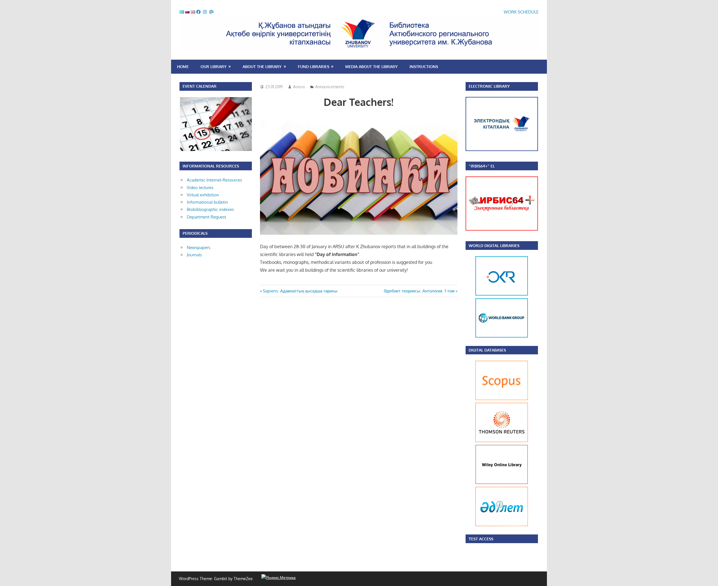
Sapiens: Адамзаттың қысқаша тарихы (300, 291)
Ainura (299, 86)
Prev (481, 296)
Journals (194, 254)
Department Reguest (206, 217)
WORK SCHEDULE (521, 12)
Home (183, 66)
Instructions (423, 66)
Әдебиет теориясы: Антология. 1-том (419, 291)
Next (522, 296)
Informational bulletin (207, 202)
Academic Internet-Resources (214, 180)
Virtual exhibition (203, 194)
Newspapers (198, 247)
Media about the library (371, 66)
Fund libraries (313, 66)
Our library (214, 66)
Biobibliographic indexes (210, 209)
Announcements (329, 86)
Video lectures (200, 187)
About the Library (262, 66)
